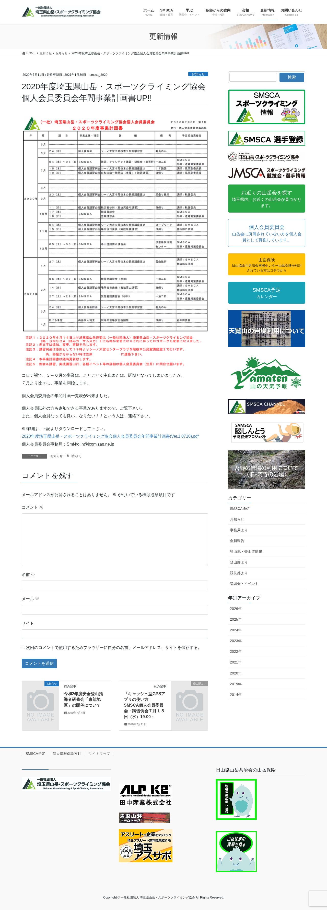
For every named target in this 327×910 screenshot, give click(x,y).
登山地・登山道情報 (246, 551)
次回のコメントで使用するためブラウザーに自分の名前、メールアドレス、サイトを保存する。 (114, 647)
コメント (32, 507)
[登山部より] (189, 692)
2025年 (236, 619)
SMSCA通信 (240, 509)
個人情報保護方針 (67, 754)
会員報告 (237, 541)
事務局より (239, 530)
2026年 (236, 609)
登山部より (74, 456)
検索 (292, 77)
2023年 (236, 641)
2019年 (236, 684)
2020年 (236, 673)
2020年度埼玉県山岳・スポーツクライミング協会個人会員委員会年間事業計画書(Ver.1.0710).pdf (110, 436)
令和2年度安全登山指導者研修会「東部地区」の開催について (83, 699)
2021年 (236, 662)
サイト (28, 623)
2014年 (236, 695)
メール (30, 599)
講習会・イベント (244, 584)
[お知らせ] (40, 692)
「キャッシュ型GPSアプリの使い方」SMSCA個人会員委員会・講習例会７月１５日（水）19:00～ (144, 705)
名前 (28, 574)
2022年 (236, 651)
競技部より (239, 573)
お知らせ (198, 74)
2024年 (236, 630)
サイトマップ (99, 754)
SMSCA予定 (35, 754)
